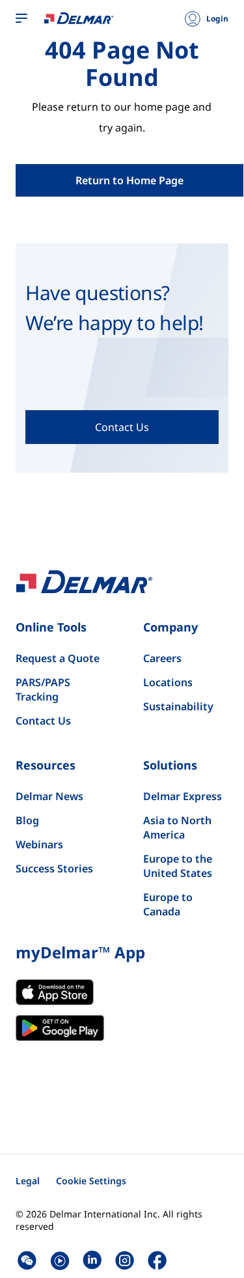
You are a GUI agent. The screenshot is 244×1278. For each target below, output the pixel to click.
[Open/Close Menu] (21, 19)
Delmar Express (182, 796)
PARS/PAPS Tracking (43, 689)
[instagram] (124, 1260)
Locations (168, 682)
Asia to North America (177, 827)
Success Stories (54, 868)
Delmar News (49, 796)
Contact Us (43, 721)
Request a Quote (58, 658)
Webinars (39, 844)
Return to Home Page (129, 180)
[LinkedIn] (92, 1260)
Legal (28, 1180)
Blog (27, 820)
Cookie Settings (91, 1180)
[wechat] (27, 1260)
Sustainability (178, 706)
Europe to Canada (168, 904)
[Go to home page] (79, 18)
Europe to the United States (177, 866)
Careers (162, 658)
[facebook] (157, 1260)
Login (217, 19)
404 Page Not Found (122, 63)
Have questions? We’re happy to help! (114, 307)
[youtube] (59, 1260)
